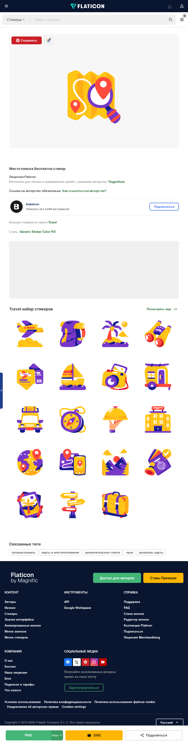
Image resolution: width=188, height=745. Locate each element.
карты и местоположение (60, 552)
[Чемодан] (115, 505)
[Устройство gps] (72, 462)
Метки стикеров (16, 637)
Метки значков (15, 631)
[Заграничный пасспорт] (158, 462)
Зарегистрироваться (84, 687)
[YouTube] (103, 662)
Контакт (10, 666)
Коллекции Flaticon (138, 625)
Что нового (13, 690)
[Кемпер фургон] (158, 376)
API (66, 601)
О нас (9, 660)
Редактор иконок (136, 619)
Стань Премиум (163, 577)
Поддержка (132, 601)
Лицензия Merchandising (142, 637)
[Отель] (158, 419)
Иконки (10, 607)
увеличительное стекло (102, 552)
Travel (52, 222)
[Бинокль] (158, 333)
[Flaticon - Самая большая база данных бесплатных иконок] (88, 6)
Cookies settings (74, 706)
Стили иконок (134, 613)
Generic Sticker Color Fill (38, 231)
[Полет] (29, 333)
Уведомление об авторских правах (33, 706)
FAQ (127, 607)
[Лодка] (72, 376)
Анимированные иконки (23, 625)
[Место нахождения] (29, 462)
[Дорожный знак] (72, 505)
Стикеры (11, 613)
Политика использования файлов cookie (124, 702)
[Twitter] (77, 662)
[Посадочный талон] (29, 376)
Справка (131, 592)
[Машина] (29, 419)
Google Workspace (77, 607)
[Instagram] (94, 662)
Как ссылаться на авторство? (84, 191)
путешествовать (24, 552)
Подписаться (133, 631)
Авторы (10, 601)
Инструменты (76, 592)
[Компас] (72, 419)
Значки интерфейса (19, 619)
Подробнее (116, 181)
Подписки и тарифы (19, 684)
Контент (12, 592)
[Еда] (115, 419)
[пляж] (115, 333)
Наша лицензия (16, 672)
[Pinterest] (85, 662)
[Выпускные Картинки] (29, 505)
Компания (13, 651)
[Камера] (115, 376)
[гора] (115, 462)
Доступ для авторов (117, 577)
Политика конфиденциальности (67, 702)
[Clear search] (160, 20)
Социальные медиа (81, 651)
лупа (129, 552)
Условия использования (23, 702)
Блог (8, 678)
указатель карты (151, 552)
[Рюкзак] (72, 333)
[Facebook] (68, 662)
